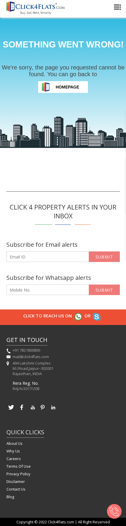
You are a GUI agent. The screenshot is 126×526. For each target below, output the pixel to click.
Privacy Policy (18, 473)
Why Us (13, 451)
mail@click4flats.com (31, 356)
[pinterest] (42, 410)
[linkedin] (53, 410)
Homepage (67, 87)
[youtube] (32, 410)
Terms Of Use (18, 466)
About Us (14, 443)
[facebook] (21, 410)
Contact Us (15, 489)
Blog (10, 496)
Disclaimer (15, 481)
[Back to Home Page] (35, 12)
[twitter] (11, 410)
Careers (13, 458)
